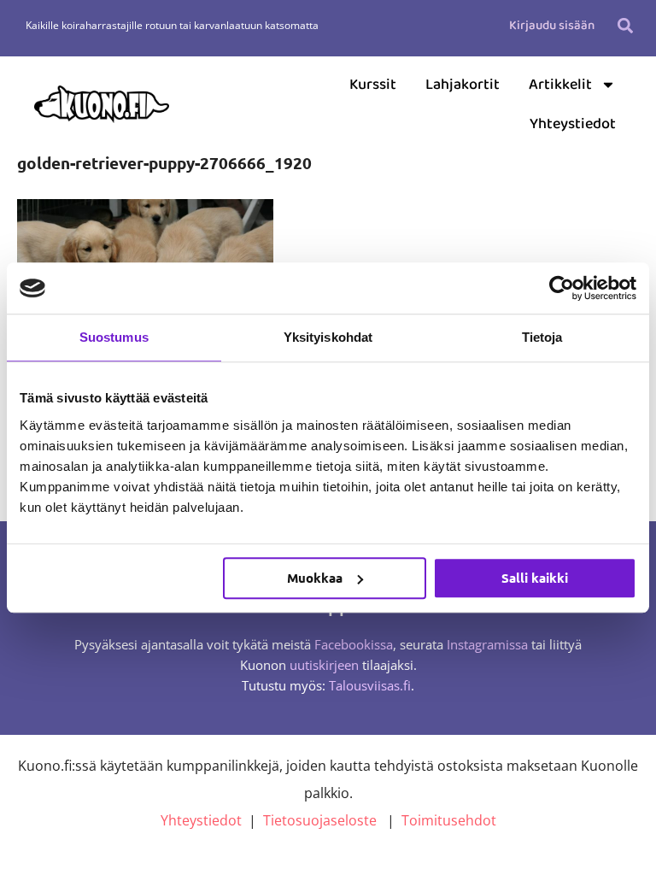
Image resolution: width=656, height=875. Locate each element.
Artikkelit (560, 85)
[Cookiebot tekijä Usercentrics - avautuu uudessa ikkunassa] (561, 288)
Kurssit (372, 85)
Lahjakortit (462, 85)
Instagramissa (487, 644)
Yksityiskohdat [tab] (328, 337)
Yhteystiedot (573, 124)
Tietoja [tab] (542, 337)
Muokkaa (315, 577)
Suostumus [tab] (114, 337)
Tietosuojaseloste (320, 820)
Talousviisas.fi (370, 685)
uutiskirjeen (324, 664)
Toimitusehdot (448, 820)
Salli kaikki (534, 577)
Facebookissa (353, 644)
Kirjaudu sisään (551, 25)
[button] (626, 25)
